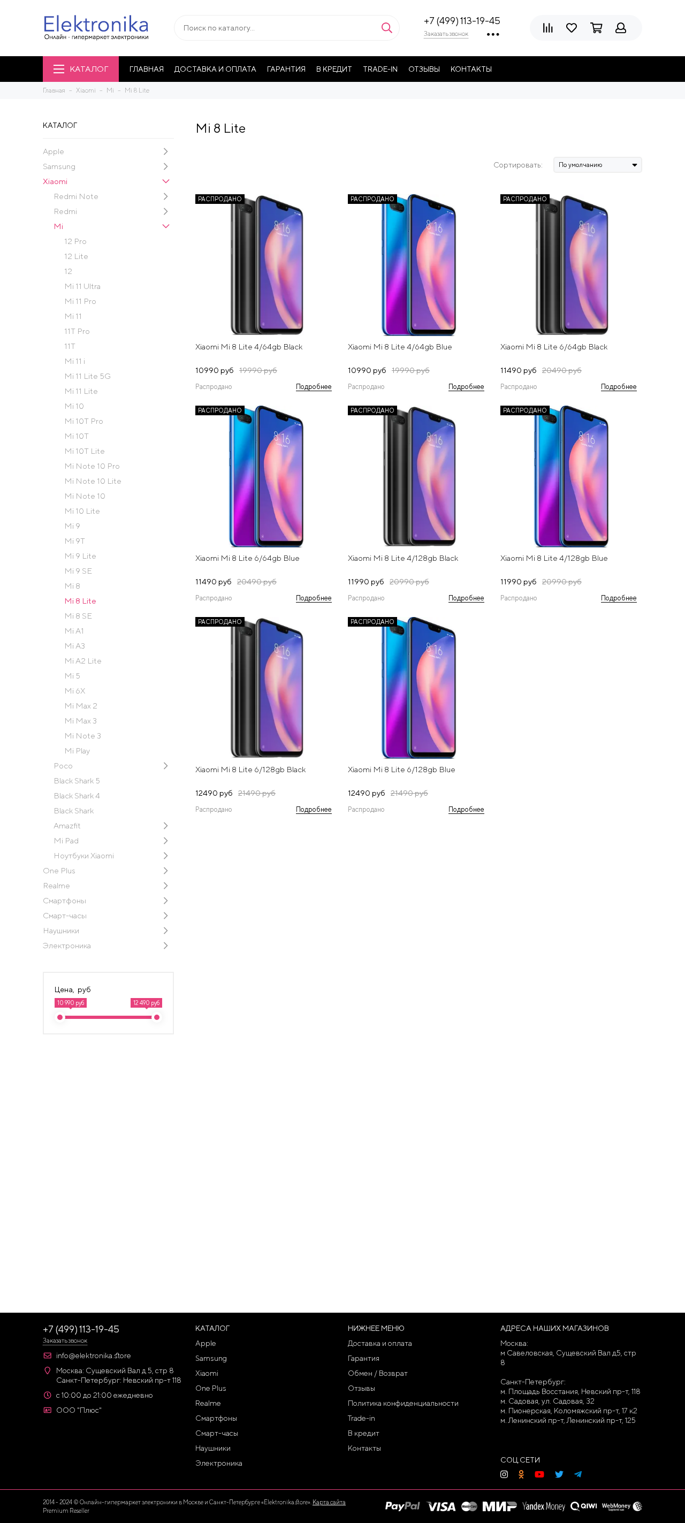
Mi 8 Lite (80, 600)
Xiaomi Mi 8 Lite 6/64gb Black (553, 346)
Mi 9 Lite (80, 555)
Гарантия (286, 69)
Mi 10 (74, 405)
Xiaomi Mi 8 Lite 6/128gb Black (250, 769)
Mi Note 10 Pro (92, 465)
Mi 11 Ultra (82, 286)
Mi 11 (73, 316)
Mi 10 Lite (82, 510)
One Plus (59, 870)
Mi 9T (74, 540)
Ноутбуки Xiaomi (84, 855)
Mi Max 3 (80, 720)
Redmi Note (76, 196)
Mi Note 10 (84, 495)
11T (69, 346)
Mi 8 (72, 585)
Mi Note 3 (82, 735)
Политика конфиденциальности (403, 1403)
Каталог (89, 68)
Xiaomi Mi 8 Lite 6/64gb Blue (247, 557)
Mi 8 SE (78, 615)
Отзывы (424, 69)
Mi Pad (66, 840)
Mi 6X (74, 690)
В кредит (334, 69)
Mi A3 (74, 645)
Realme (56, 885)
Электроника (67, 945)
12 (68, 271)
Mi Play (77, 750)
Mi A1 (74, 630)
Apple (53, 151)
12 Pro (75, 241)
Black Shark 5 (77, 780)
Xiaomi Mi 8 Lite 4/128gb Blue (554, 557)
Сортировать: (518, 165)
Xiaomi (55, 181)
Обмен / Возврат (378, 1373)
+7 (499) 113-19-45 (462, 20)
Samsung (59, 166)
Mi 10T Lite (84, 450)
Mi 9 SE (78, 570)
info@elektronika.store (93, 1355)
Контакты (471, 69)
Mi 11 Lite (81, 390)
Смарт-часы (65, 915)
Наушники (61, 930)
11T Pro (77, 331)
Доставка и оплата (215, 69)
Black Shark (74, 810)
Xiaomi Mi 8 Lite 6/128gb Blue (401, 769)
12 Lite (76, 256)
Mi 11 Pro (80, 301)
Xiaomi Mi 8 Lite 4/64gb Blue (400, 346)
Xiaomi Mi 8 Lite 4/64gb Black (248, 346)
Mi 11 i (74, 360)
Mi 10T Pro (83, 420)
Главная (147, 69)
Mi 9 (72, 525)
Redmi (65, 211)
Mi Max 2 (80, 705)
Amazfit (67, 825)
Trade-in (380, 69)
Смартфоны (64, 900)
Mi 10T (76, 435)
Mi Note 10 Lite (92, 480)
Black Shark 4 (77, 795)
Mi (58, 226)
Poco (63, 765)
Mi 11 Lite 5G (87, 375)
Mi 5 (72, 675)
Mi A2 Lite (83, 660)
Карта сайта (329, 1501)
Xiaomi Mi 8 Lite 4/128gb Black (403, 557)
